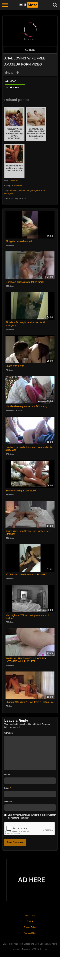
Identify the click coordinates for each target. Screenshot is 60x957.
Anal (33, 190)
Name (7, 774)
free (38, 190)
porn (43, 190)
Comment (9, 733)
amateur (13, 190)
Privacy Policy (30, 927)
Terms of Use (30, 933)
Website (8, 801)
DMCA (30, 921)
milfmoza (14, 180)
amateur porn (24, 190)
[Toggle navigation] (5, 5)
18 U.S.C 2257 (30, 915)
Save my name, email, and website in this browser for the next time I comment (32, 816)
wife (12, 193)
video (6, 193)
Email (7, 788)
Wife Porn (18, 185)
